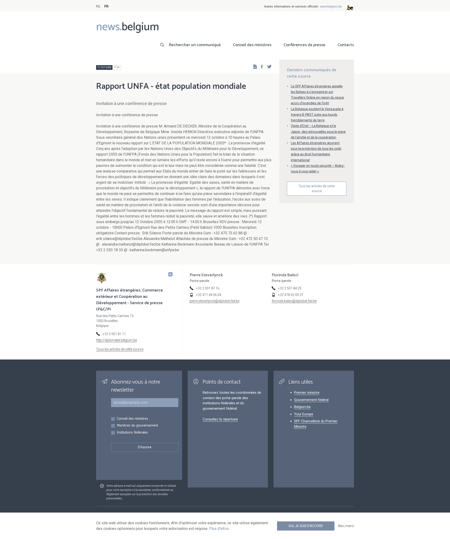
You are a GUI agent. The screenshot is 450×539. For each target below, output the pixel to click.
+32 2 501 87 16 (207, 288)
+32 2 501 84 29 (289, 288)
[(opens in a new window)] (260, 66)
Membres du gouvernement (137, 425)
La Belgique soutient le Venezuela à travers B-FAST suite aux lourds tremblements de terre (317, 114)
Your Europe (303, 414)
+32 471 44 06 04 (208, 295)
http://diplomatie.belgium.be (116, 340)
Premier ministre (306, 392)
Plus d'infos (219, 528)
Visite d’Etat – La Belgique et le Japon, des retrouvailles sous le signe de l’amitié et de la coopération (318, 131)
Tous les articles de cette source (316, 188)
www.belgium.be (331, 6)
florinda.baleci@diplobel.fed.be (294, 301)
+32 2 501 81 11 (114, 334)
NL (98, 6)
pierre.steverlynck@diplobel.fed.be (214, 301)
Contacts (346, 45)
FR (106, 6)
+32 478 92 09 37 (290, 295)
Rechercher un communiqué (195, 45)
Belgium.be (302, 407)
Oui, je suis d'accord (306, 526)
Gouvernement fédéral (311, 400)
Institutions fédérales (132, 432)
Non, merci (346, 526)
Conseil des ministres (252, 45)
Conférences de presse (304, 45)
